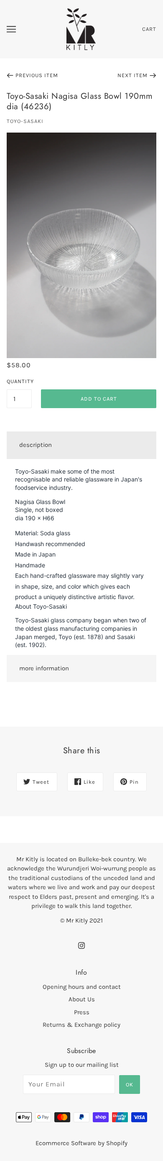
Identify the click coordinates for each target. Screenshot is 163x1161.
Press (81, 1012)
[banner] (81, 29)
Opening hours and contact (82, 986)
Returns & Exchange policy (81, 1024)
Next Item (132, 75)
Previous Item (36, 75)
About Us (82, 999)
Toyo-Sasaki (25, 121)
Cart (149, 29)
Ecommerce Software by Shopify (81, 1143)
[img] (81, 945)
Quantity (19, 381)
